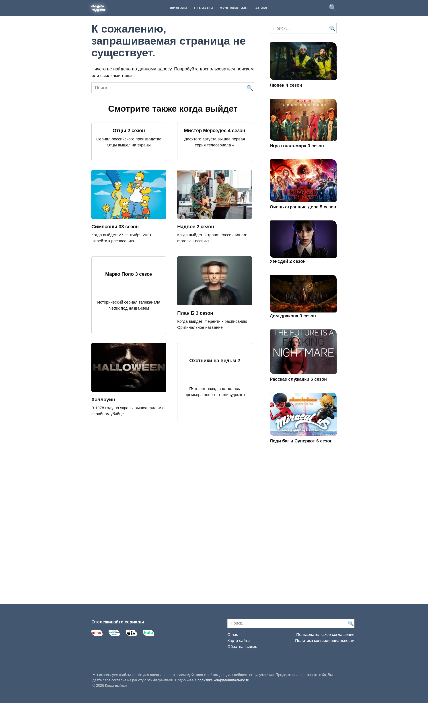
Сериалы (203, 8)
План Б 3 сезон (195, 313)
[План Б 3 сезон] (214, 302)
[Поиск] (249, 87)
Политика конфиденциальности (324, 640)
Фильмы (178, 8)
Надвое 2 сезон (195, 226)
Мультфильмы (234, 8)
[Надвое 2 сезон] (214, 215)
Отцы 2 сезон (129, 130)
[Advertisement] (303, 530)
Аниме (262, 8)
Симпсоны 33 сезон (115, 226)
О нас (232, 634)
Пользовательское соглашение (325, 634)
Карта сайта (238, 640)
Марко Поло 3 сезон (128, 274)
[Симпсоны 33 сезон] (128, 215)
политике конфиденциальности (223, 680)
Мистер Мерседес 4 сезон (214, 130)
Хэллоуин (103, 399)
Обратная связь (242, 646)
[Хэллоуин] (128, 388)
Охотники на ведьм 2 (214, 360)
